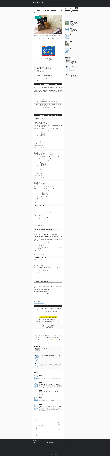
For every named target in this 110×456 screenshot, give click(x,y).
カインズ (65, 449)
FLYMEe (65, 442)
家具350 (65, 451)
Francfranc (65, 443)
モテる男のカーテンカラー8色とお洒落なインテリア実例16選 (74, 37)
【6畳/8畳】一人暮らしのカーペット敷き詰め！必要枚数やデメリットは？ (74, 51)
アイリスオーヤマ (66, 448)
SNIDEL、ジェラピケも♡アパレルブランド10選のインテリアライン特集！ (74, 23)
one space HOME (50, 442)
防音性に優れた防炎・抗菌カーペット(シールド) (44, 75)
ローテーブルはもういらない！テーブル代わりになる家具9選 (74, 44)
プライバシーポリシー (50, 443)
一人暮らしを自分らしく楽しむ (35, 440)
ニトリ (65, 450)
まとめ (37, 80)
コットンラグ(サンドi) (40, 74)
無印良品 (65, 452)
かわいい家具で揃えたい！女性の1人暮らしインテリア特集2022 (49, 384)
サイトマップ (49, 444)
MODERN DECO (66, 445)
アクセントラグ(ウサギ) (40, 71)
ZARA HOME (66, 447)
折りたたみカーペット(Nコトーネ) (42, 76)
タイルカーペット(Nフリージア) (42, 78)
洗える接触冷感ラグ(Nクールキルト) (42, 72)
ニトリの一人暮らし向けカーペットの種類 (42, 67)
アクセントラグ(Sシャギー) (41, 70)
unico (64, 446)
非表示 (49, 64)
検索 (76, 8)
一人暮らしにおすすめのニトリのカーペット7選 (43, 68)
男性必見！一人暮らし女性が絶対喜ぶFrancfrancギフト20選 (48, 391)
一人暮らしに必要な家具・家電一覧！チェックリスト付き (49, 363)
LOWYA (65, 444)
